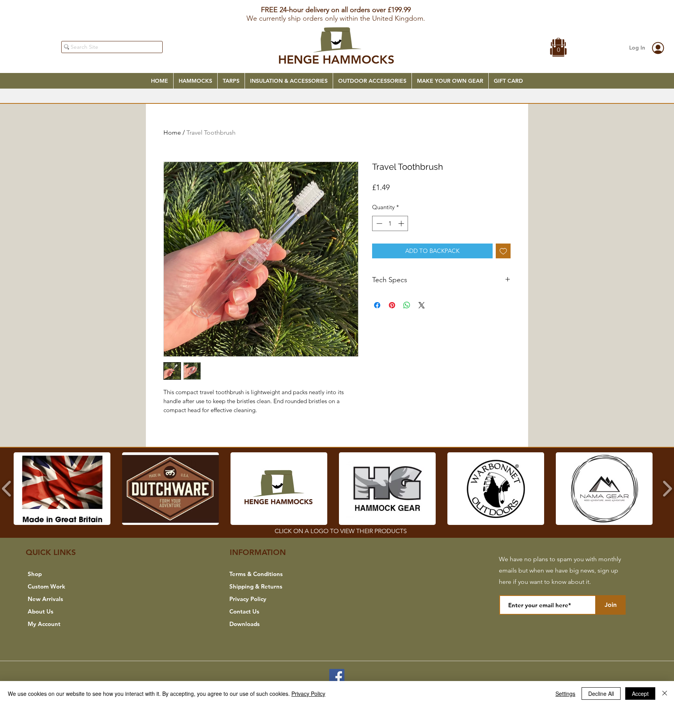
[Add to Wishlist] (503, 251)
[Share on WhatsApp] (406, 305)
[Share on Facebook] (377, 305)
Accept (640, 693)
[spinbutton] (390, 223)
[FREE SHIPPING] (337, 6)
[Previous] (44, 13)
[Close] (664, 693)
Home (172, 132)
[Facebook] (336, 676)
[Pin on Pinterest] (392, 305)
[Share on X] (421, 305)
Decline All (601, 693)
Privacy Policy (308, 693)
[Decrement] (378, 223)
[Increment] (402, 223)
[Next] (630, 13)
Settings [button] (565, 693)
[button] (558, 48)
